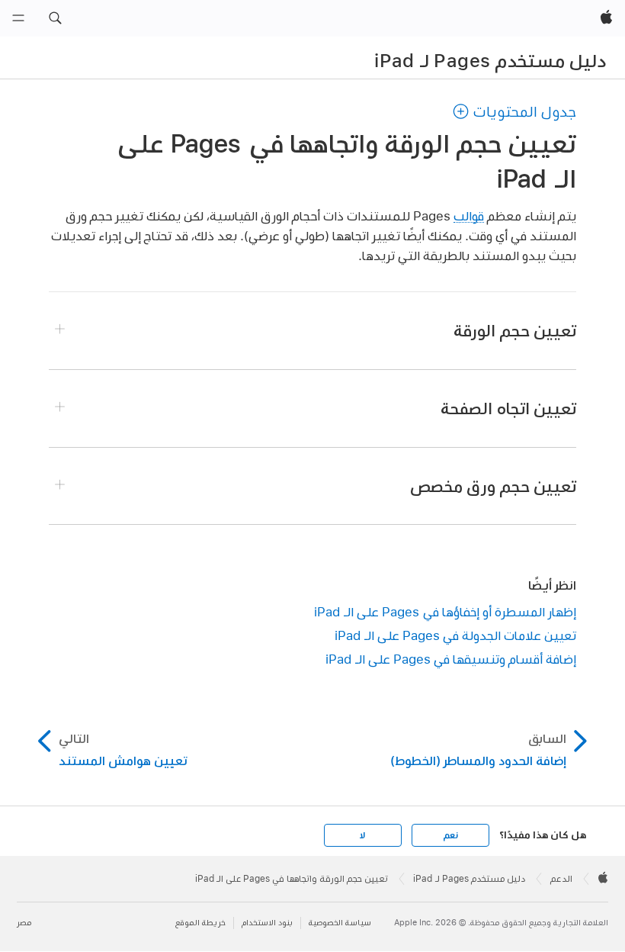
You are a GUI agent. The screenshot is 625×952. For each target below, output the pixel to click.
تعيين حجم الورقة (515, 330)
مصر (24, 922)
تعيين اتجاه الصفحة (508, 408)
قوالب (469, 215)
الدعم (561, 878)
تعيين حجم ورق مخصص (493, 486)
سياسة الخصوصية (340, 922)
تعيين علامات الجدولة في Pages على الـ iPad (455, 635)
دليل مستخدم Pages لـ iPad (490, 60)
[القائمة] (18, 18)
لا (362, 835)
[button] (55, 18)
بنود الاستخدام (267, 922)
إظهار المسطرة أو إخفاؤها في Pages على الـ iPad (445, 611)
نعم (450, 835)
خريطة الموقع (200, 922)
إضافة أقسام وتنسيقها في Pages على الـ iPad (450, 658)
